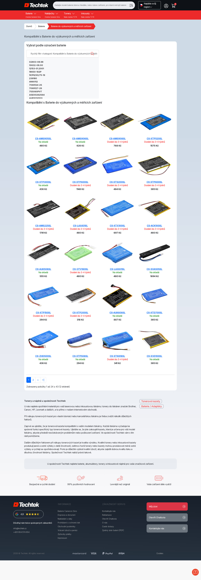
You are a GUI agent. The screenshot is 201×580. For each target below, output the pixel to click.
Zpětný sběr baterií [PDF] (113, 530)
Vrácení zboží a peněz (67, 530)
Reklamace (107, 515)
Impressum (62, 538)
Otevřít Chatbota (109, 519)
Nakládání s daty (65, 519)
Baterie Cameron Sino (67, 511)
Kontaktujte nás (109, 511)
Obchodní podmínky (66, 526)
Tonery (70, 15)
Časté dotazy (108, 526)
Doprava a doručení (66, 515)
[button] (149, 5)
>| (43, 380)
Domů (29, 26)
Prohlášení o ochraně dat (69, 523)
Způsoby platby (64, 534)
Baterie (33, 15)
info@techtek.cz (20, 528)
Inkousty (87, 15)
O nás (104, 523)
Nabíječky (52, 15)
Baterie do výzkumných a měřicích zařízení (71, 26)
